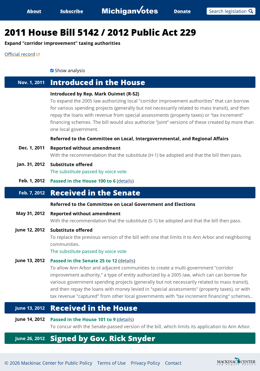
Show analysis (70, 70)
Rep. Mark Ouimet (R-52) (111, 94)
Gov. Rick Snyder (122, 338)
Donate (182, 11)
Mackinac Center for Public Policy (56, 363)
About (34, 11)
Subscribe (71, 11)
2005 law (91, 101)
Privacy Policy (145, 363)
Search (250, 11)
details (125, 181)
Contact (173, 363)
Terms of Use (111, 363)
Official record (20, 54)
